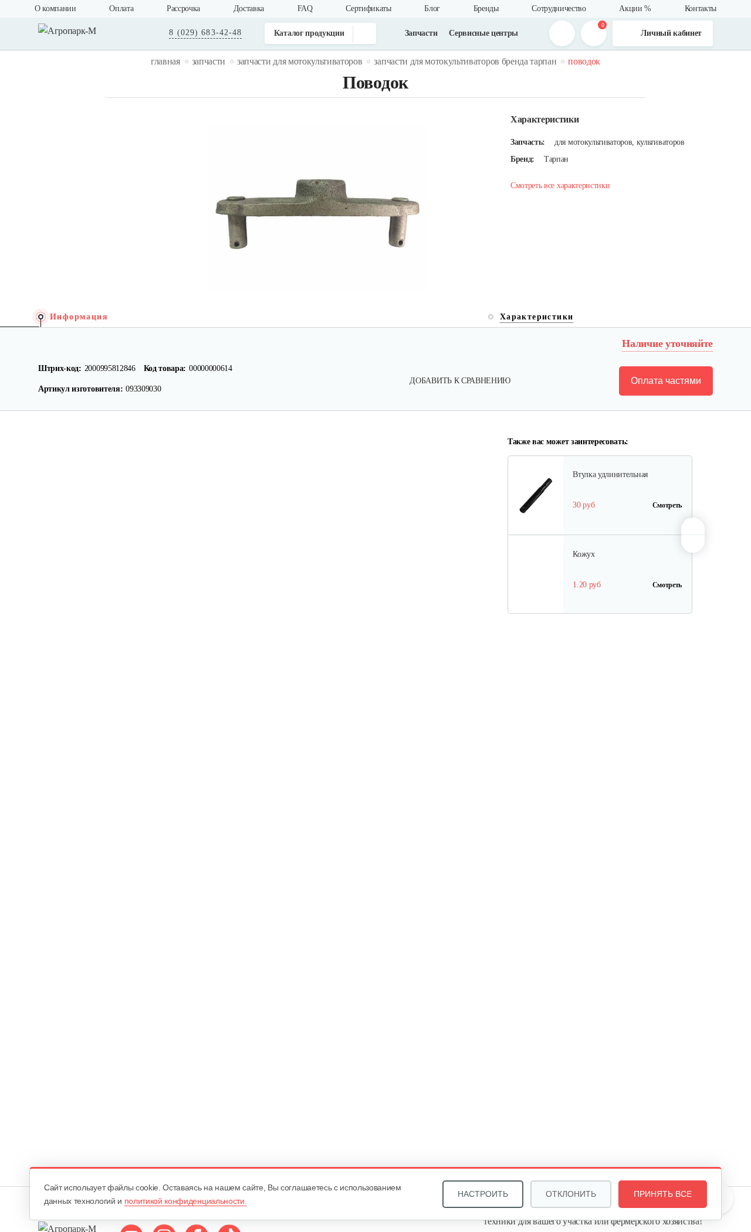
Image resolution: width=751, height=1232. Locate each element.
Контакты (700, 8)
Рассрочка (183, 8)
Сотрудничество (559, 8)
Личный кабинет (671, 33)
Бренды (486, 8)
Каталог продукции (309, 33)
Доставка (249, 8)
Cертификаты (368, 8)
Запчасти (421, 33)
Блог (432, 8)
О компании (55, 8)
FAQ (305, 8)
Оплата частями (666, 381)
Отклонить (571, 1194)
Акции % (635, 8)
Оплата (121, 8)
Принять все (663, 1194)
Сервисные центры (483, 33)
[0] (594, 33)
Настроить (483, 1194)
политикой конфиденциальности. (185, 1201)
